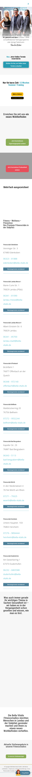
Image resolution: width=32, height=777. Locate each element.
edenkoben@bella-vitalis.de (15, 262)
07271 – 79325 (10, 496)
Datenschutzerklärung (21, 769)
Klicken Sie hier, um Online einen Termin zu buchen (16, 64)
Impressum (11, 769)
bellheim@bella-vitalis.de (14, 422)
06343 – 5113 (9, 455)
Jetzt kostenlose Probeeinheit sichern (17, 168)
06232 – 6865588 (11, 570)
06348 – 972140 (10, 381)
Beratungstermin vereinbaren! (16, 269)
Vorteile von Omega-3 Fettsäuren (14, 623)
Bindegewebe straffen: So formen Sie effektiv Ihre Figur (15, 653)
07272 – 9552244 (11, 418)
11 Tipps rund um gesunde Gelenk (14, 680)
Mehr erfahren (17, 94)
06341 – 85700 (10, 336)
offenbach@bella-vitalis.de (15, 385)
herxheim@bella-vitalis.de (14, 537)
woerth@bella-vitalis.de (13, 500)
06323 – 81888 (10, 258)
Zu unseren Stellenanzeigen (16, 756)
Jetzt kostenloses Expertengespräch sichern (17, 142)
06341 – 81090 (10, 295)
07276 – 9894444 (11, 533)
